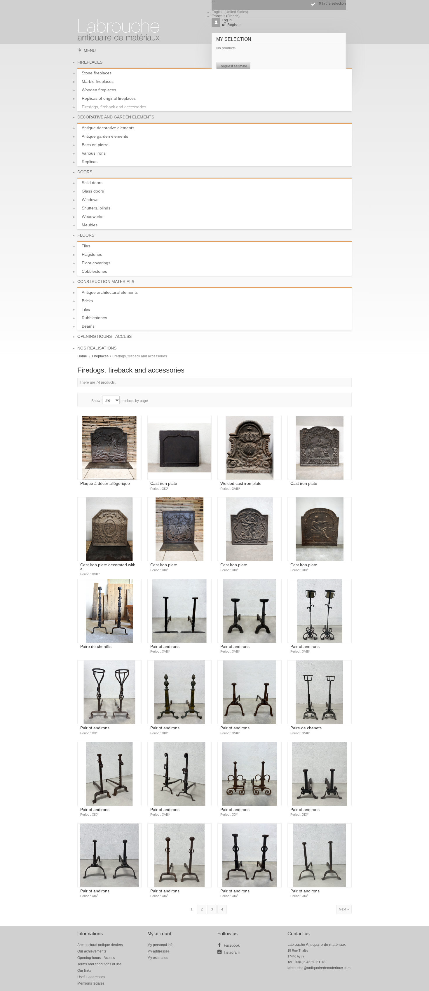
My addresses (158, 951)
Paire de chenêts (95, 646)
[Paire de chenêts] (109, 611)
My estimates (157, 958)
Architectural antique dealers (100, 945)
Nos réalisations (96, 348)
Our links (84, 971)
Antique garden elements (105, 136)
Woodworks (92, 216)
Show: (96, 401)
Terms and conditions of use (99, 964)
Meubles (89, 225)
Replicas (89, 161)
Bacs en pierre (95, 144)
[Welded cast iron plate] (249, 448)
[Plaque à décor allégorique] (109, 448)
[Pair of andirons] (179, 611)
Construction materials (105, 281)
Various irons (94, 153)
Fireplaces (89, 62)
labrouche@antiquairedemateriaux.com (318, 968)
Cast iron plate (163, 485)
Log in (227, 20)
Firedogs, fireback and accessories (114, 106)
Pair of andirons (164, 648)
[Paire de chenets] (319, 692)
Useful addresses (91, 977)
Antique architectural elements (110, 292)
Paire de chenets (306, 730)
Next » (344, 909)
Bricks (87, 300)
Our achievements (91, 951)
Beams (88, 326)
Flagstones (92, 254)
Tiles (86, 246)
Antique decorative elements (108, 127)
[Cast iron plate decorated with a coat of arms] (109, 529)
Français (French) (226, 16)
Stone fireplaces (96, 73)
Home (82, 356)
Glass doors (93, 191)
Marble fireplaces (98, 81)
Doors (84, 171)
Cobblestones (94, 271)
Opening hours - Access (104, 336)
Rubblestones (94, 317)
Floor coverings (96, 263)
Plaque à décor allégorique (105, 483)
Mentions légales (90, 983)
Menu (90, 50)
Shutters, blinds (96, 208)
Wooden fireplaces (99, 90)
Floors (85, 235)
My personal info (160, 945)
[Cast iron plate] (179, 448)
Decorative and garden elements (115, 117)
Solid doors (92, 182)
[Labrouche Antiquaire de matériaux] (119, 27)
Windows (90, 199)
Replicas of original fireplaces (109, 98)
